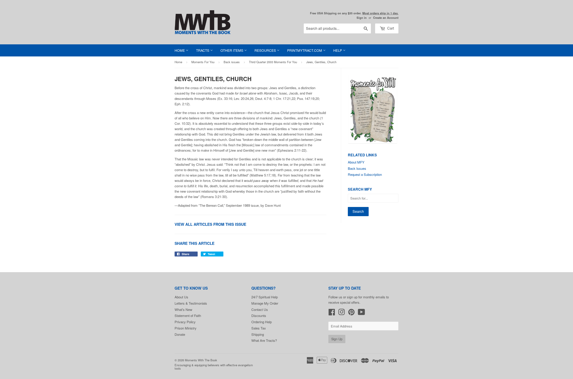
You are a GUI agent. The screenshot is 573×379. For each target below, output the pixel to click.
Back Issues (357, 168)
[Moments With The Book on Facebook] (331, 313)
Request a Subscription (365, 174)
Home (180, 50)
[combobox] (337, 28)
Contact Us (259, 309)
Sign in (362, 18)
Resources (265, 50)
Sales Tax (258, 328)
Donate (180, 334)
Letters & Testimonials (191, 303)
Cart (390, 28)
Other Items (232, 50)
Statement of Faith (188, 315)
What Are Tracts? (264, 340)
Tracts (203, 50)
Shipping (257, 334)
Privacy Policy (185, 321)
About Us (181, 297)
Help (338, 50)
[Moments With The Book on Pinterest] (351, 313)
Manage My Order (264, 303)
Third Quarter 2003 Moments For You (273, 62)
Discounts (258, 315)
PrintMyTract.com (305, 50)
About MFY (356, 162)
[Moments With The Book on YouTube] (361, 313)
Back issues (232, 62)
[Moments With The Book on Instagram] (341, 313)
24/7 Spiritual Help (264, 297)
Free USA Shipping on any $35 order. (354, 13)
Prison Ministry (186, 328)
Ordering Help (261, 321)
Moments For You (202, 62)
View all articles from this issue (210, 224)
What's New (183, 309)
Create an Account (385, 18)
